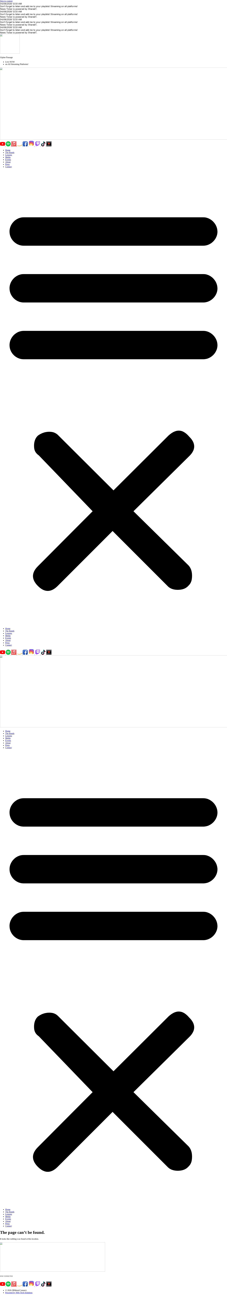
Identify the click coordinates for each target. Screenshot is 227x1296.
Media (8, 157)
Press (7, 164)
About (8, 162)
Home (7, 150)
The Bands (9, 152)
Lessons (8, 155)
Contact (8, 167)
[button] (113, 397)
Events (8, 160)
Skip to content (6, 1)
